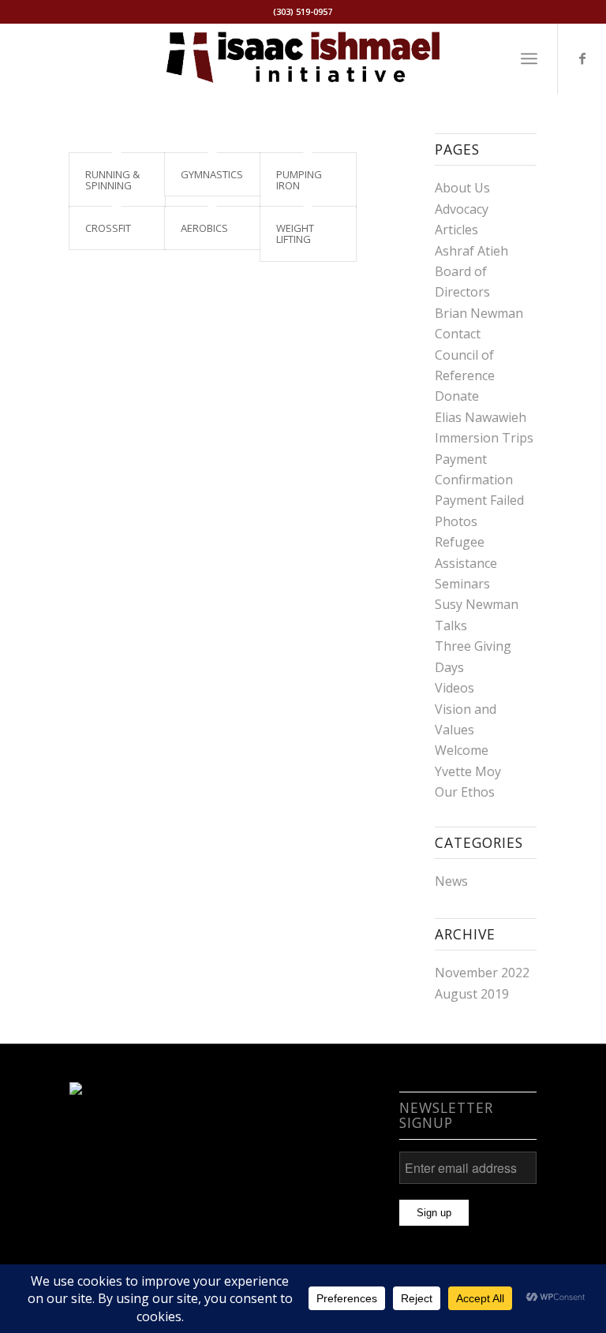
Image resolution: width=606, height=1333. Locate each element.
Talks (451, 625)
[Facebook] (582, 58)
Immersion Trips (484, 437)
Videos (454, 687)
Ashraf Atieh (471, 251)
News (451, 881)
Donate (457, 396)
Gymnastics (212, 174)
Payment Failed (479, 500)
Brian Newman (479, 313)
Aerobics (204, 228)
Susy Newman (476, 604)
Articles (456, 229)
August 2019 (472, 994)
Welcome (461, 750)
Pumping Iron (299, 179)
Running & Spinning (112, 179)
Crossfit (108, 228)
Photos (456, 521)
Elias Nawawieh (480, 417)
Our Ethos (465, 792)
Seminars (462, 583)
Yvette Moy (468, 771)
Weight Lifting (295, 233)
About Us (462, 187)
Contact (458, 333)
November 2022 (482, 972)
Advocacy (461, 209)
